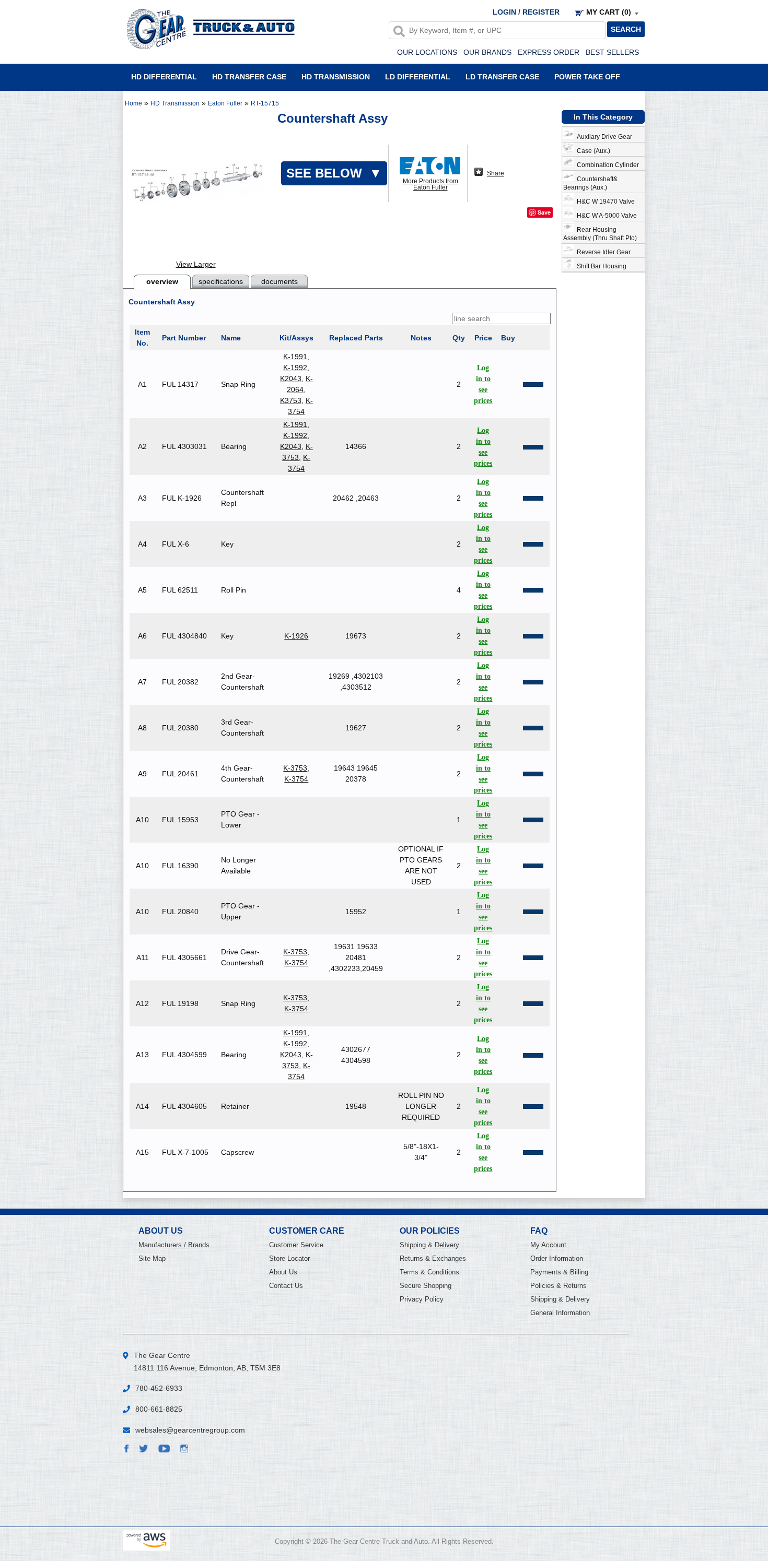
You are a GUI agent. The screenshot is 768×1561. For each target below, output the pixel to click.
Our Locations (427, 52)
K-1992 (295, 367)
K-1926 (296, 636)
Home (133, 103)
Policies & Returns (558, 1286)
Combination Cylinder (606, 165)
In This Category (603, 117)
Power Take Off (587, 76)
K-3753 (295, 768)
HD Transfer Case (249, 76)
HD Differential (164, 76)
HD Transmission (335, 76)
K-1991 (295, 356)
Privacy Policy (422, 1299)
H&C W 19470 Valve (604, 201)
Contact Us (286, 1286)
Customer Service (296, 1245)
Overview (162, 281)
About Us (283, 1272)
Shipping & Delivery (429, 1245)
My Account (548, 1245)
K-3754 (296, 779)
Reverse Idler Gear (602, 252)
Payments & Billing (559, 1272)
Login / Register (526, 12)
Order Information (556, 1258)
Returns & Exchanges (433, 1258)
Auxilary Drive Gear (603, 136)
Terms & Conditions (429, 1272)
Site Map (152, 1258)
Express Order (548, 52)
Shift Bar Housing (600, 266)
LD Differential (417, 76)
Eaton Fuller (225, 103)
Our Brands (487, 52)
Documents (279, 281)
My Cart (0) (608, 12)
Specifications (221, 281)
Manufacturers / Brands (174, 1245)
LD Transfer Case (502, 76)
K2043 (290, 378)
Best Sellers (612, 52)
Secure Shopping (425, 1286)
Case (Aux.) (592, 151)
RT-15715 (265, 103)
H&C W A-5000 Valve (605, 215)
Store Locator (289, 1258)
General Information (560, 1313)
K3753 (290, 400)
